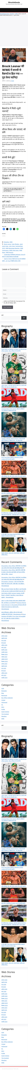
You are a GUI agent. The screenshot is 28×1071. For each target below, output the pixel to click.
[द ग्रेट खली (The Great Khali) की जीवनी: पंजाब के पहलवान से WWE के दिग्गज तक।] (14, 524)
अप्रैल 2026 (4, 645)
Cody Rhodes (15, 244)
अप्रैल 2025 (4, 673)
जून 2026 (3, 640)
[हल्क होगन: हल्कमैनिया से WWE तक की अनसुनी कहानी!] (14, 485)
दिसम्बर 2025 (4, 654)
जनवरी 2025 (4, 677)
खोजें (2, 315)
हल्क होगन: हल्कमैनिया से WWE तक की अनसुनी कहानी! (13, 493)
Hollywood (4, 702)
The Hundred (5, 714)
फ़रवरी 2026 (4, 650)
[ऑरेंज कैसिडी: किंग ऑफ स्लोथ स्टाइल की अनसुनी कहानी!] (14, 468)
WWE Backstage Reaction (13, 248)
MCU (2, 707)
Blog (2, 693)
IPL (2, 704)
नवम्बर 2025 (4, 656)
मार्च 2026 (3, 647)
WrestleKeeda (14, 2)
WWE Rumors (9, 252)
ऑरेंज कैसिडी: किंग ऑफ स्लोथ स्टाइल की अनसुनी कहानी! (13, 476)
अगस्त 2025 (4, 663)
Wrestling (12, 13)
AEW (2, 688)
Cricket (3, 700)
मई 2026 (3, 643)
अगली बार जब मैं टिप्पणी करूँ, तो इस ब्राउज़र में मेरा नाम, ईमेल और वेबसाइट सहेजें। (14, 302)
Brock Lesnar (7, 244)
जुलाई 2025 (4, 666)
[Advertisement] (14, 31)
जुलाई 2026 (4, 638)
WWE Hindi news (14, 250)
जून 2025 (3, 668)
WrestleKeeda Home (4, 13)
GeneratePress (22, 1068)
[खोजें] (24, 728)
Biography (4, 691)
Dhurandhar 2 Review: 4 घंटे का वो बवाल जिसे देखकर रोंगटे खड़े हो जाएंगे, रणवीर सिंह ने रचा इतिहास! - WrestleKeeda (13, 583)
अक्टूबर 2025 (4, 659)
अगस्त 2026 (4, 636)
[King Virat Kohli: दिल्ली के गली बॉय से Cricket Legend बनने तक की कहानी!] (14, 449)
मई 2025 (3, 670)
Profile (3, 709)
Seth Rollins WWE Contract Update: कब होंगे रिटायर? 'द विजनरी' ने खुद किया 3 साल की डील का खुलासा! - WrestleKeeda (12, 595)
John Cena (12, 246)
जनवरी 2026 (4, 652)
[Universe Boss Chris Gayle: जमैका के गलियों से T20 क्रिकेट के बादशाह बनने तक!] (14, 398)
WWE (16, 13)
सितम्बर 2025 (4, 661)
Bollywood (4, 695)
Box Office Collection (7, 698)
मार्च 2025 (3, 675)
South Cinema (5, 711)
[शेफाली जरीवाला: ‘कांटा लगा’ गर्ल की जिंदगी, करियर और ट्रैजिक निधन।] (14, 544)
